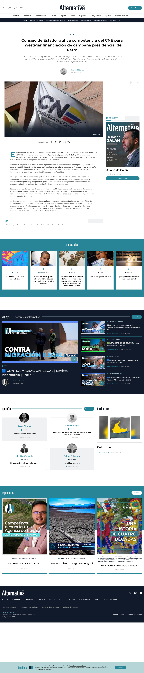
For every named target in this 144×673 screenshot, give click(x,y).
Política (16, 16)
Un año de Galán (117, 170)
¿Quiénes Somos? (9, 607)
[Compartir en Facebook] (52, 142)
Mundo (72, 16)
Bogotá (63, 16)
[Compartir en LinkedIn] (60, 142)
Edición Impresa (121, 16)
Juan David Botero (77, 70)
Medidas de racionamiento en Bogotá (72, 558)
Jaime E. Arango (72, 456)
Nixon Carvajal (72, 425)
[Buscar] (140, 16)
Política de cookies (70, 607)
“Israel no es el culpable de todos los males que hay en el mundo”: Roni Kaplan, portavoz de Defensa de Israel (72, 281)
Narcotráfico (44, 273)
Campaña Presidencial (31, 225)
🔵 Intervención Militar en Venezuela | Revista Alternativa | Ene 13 (124, 378)
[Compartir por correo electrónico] (64, 142)
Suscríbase (135, 8)
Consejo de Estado (15, 225)
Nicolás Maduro (73, 20)
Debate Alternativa (100, 20)
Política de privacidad (50, 607)
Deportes (82, 16)
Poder (16, 273)
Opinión (108, 16)
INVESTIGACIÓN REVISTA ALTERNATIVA (25, 558)
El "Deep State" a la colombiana (15, 278)
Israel (73, 273)
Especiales (8, 493)
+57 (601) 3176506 (8, 617)
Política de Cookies (44, 669)
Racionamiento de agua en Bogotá (72, 563)
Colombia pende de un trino (24, 433)
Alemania (73, 429)
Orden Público (40, 16)
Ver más (136, 317)
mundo (6, 366)
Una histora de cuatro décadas (119, 565)
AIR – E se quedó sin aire (100, 277)
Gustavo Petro (86, 20)
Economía (27, 16)
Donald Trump (115, 20)
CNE (73, 34)
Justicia (53, 16)
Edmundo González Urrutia (55, 20)
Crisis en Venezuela (36, 20)
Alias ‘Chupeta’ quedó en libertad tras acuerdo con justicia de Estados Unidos (43, 280)
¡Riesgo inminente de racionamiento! (129, 278)
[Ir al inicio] (72, 8)
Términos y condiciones (29, 607)
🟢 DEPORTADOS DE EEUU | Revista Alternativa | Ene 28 (123, 344)
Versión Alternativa (116, 321)
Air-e (101, 273)
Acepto (120, 667)
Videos (6, 317)
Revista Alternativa (58, 225)
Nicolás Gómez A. (24, 456)
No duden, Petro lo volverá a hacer (24, 463)
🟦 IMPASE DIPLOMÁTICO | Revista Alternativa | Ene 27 (122, 361)
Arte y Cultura (95, 16)
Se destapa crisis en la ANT (24, 563)
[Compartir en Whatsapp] (69, 142)
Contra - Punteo (114, 339)
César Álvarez (24, 426)
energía (130, 273)
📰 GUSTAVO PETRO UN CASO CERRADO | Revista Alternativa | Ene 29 (123, 327)
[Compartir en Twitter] (56, 142)
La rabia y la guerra (72, 463)
